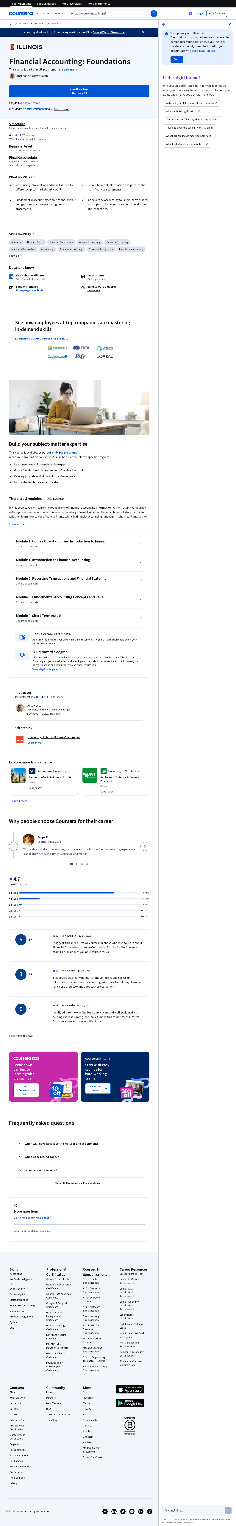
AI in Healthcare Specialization (91, 1309)
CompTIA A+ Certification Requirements (127, 1292)
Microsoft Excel (18, 1311)
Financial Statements (61, 242)
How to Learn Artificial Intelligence (132, 1335)
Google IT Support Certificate (56, 1305)
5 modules (17, 124)
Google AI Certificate (58, 1279)
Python (14, 1322)
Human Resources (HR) (22, 1305)
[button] (58, 13)
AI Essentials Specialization (91, 1281)
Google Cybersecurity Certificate (58, 1286)
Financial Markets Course (92, 1340)
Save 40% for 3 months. (109, 32)
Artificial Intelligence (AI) (21, 1281)
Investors (88, 1398)
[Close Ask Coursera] (190, 13)
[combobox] (105, 13)
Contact (87, 1426)
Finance (55, 23)
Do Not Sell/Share (93, 1457)
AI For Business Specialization (91, 1290)
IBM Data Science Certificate (55, 1355)
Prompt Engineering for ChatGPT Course (94, 1359)
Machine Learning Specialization (92, 1350)
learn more (45, 1231)
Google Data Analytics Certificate (58, 1296)
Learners (51, 1392)
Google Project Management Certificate (54, 1316)
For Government (19, 1455)
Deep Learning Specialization (91, 1318)
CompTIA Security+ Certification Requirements (130, 1305)
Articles (87, 1431)
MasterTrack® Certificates (17, 1437)
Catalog (14, 1414)
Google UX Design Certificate (56, 1327)
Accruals (16, 242)
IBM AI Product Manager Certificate (57, 1346)
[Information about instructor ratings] (36, 697)
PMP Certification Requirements (129, 1344)
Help (85, 1414)
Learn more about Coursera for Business (41, 339)
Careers (14, 1409)
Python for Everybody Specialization (95, 1368)
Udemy (14, 1483)
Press (86, 1392)
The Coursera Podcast (58, 1414)
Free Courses (17, 1478)
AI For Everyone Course (92, 1299)
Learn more (61, 109)
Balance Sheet (35, 242)
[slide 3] (82, 864)
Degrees (14, 1444)
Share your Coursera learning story (131, 1363)
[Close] (143, 32)
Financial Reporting (117, 242)
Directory (88, 1437)
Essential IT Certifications (127, 1316)
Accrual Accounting (90, 242)
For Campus (16, 1461)
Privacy (87, 1409)
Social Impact (17, 1472)
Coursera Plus (17, 1420)
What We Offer (18, 1398)
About (13, 1392)
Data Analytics (17, 1294)
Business (40, 23)
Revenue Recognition (101, 249)
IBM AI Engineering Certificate (56, 1337)
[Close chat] (229, 24)
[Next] (144, 846)
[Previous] (13, 846)
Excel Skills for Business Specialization (91, 1329)
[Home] (10, 23)
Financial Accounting (71, 249)
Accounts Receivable (23, 249)
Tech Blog (51, 1420)
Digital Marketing (19, 1300)
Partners (51, 1398)
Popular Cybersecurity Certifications (132, 1354)
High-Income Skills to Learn (131, 1326)
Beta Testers (53, 1403)
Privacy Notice (206, 51)
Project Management (21, 1317)
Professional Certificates (17, 1427)
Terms (86, 1403)
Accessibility (90, 1420)
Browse (23, 23)
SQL (12, 1328)
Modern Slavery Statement (92, 1450)
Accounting (47, 249)
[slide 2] (76, 864)
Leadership (16, 1403)
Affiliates (88, 1442)
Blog (48, 1409)
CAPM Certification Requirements (130, 1281)
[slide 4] (87, 864)
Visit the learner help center (32, 1218)
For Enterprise (18, 1450)
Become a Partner (20, 1467)
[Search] (154, 13)
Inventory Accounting (131, 249)
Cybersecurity (18, 1289)
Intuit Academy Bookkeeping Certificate (54, 1366)
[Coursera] (21, 14)
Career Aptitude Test (131, 1274)
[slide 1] (71, 864)
